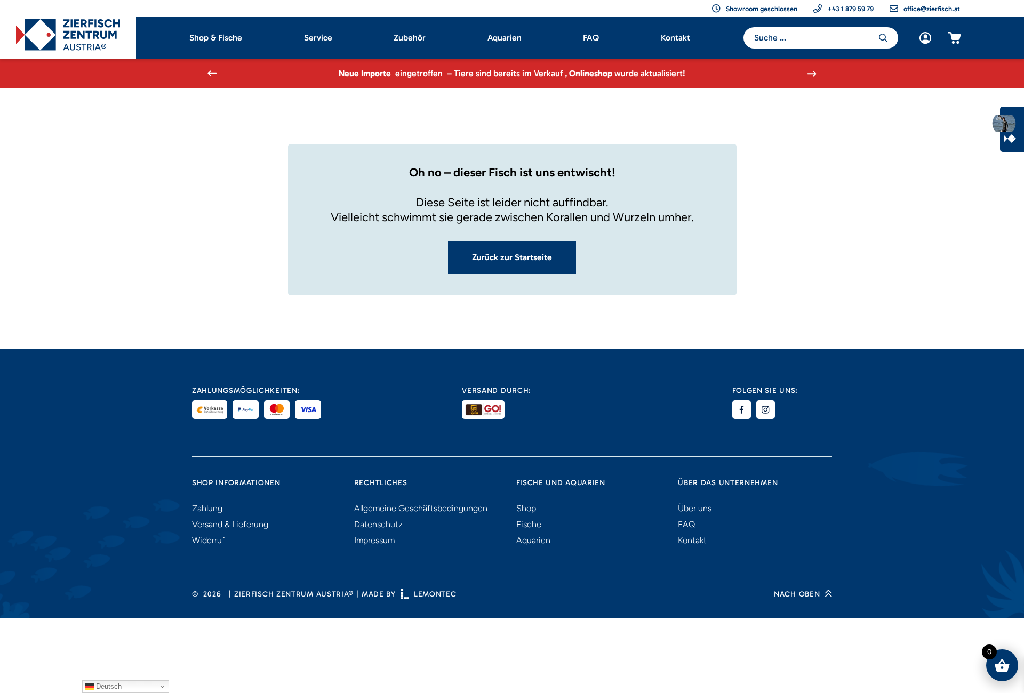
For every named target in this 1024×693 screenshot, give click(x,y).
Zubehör (410, 38)
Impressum (374, 540)
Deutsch (108, 686)
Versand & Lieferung (230, 524)
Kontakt (675, 38)
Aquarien (504, 38)
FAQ (591, 38)
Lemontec (435, 594)
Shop (526, 508)
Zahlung (207, 508)
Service (318, 38)
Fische (528, 524)
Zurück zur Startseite (512, 257)
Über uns (694, 508)
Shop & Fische (215, 38)
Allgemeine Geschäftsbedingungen (420, 508)
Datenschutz (378, 524)
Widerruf (208, 540)
